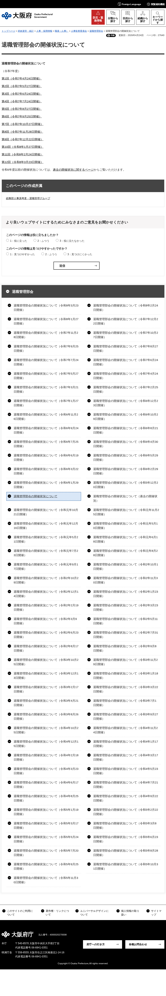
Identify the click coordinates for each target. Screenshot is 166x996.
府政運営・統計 (26, 31)
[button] (129, 3)
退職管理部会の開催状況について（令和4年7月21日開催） (125, 784)
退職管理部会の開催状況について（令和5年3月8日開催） (124, 825)
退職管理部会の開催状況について (35, 496)
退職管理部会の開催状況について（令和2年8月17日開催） (46, 648)
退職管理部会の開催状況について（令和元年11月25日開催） (126, 512)
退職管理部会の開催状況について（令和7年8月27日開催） (125, 348)
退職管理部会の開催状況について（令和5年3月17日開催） (46, 825)
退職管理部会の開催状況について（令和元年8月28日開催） (125, 553)
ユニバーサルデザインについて (94, 913)
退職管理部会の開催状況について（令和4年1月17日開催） (125, 744)
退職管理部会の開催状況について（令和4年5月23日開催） (125, 771)
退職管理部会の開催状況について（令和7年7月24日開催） (46, 362)
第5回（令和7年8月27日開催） (22, 108)
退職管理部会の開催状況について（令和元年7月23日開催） (46, 553)
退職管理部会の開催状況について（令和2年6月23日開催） (46, 635)
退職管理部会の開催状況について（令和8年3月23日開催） (46, 308)
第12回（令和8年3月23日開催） (22, 162)
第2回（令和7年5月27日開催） (22, 86)
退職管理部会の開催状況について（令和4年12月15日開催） (46, 744)
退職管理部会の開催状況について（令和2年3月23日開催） (125, 607)
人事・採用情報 (44, 31)
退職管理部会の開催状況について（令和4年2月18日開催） (46, 757)
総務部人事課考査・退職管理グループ (28, 198)
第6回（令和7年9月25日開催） (22, 116)
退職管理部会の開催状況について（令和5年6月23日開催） (125, 839)
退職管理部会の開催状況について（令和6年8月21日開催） (125, 430)
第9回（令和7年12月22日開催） (22, 139)
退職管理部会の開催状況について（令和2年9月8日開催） (124, 648)
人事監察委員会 (79, 31)
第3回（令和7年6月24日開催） (22, 93)
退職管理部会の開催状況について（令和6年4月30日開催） (125, 444)
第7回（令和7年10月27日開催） (22, 124)
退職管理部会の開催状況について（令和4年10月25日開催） (46, 730)
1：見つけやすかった (22, 254)
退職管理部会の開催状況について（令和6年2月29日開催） (125, 471)
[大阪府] (27, 15)
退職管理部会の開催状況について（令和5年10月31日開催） (125, 866)
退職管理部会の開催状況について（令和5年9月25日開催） (46, 866)
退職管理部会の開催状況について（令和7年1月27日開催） (46, 403)
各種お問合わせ (138, 944)
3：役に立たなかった (72, 240)
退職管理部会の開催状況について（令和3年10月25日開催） (46, 662)
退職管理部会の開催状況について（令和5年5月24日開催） (46, 839)
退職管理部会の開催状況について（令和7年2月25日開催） (125, 389)
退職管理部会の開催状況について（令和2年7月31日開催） (125, 635)
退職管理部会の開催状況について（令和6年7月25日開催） (46, 444)
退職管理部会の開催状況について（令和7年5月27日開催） (46, 376)
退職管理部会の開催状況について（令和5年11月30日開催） (46, 880)
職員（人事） (61, 31)
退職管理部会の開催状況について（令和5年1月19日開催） (46, 812)
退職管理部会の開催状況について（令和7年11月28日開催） (46, 335)
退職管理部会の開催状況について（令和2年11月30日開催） (125, 580)
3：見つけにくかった (79, 254)
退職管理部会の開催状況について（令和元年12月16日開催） (46, 526)
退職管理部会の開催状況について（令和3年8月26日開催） (46, 716)
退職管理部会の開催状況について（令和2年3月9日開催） (45, 621)
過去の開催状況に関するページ (73, 169)
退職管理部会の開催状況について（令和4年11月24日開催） (125, 730)
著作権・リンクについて (57, 913)
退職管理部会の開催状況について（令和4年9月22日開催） (125, 798)
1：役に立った (18, 240)
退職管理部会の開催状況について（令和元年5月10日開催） (125, 526)
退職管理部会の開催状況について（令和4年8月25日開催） (46, 798)
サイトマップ (156, 913)
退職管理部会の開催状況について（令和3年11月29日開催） (125, 662)
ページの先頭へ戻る (161, 932)
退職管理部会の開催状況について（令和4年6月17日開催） (46, 784)
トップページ (8, 31)
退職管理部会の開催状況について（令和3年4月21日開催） (46, 703)
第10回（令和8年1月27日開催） (22, 146)
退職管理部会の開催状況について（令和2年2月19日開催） (46, 607)
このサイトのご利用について (20, 913)
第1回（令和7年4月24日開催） (22, 78)
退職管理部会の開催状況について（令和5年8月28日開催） (125, 853)
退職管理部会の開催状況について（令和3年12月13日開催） (46, 675)
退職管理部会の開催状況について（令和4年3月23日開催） (46, 771)
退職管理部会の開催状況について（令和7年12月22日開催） (125, 321)
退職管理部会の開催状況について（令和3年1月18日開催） (125, 675)
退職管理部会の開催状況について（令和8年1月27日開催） (46, 321)
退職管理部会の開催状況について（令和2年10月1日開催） (125, 566)
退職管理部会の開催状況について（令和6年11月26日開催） (46, 417)
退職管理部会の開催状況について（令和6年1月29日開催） (46, 485)
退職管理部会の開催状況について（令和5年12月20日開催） (125, 485)
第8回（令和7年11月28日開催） (22, 131)
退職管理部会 (96, 31)
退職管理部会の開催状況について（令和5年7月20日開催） (46, 853)
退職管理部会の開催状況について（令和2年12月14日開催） (46, 594)
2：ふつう (43, 240)
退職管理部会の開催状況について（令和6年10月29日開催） (125, 417)
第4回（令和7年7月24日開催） (22, 101)
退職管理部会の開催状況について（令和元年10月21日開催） (46, 512)
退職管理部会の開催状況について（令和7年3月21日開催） (46, 389)
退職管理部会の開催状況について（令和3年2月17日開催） (46, 689)
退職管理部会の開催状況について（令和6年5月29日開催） (125, 457)
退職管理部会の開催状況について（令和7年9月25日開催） (46, 348)
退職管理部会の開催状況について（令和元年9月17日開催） (46, 566)
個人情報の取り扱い (130, 913)
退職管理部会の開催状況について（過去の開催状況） (125, 498)
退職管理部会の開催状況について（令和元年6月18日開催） (125, 539)
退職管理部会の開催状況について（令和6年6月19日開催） (46, 457)
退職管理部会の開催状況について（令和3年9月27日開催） (125, 716)
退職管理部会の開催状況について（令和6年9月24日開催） (46, 430)
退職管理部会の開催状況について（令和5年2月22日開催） (125, 812)
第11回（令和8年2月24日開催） (22, 154)
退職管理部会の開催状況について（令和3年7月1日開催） (124, 703)
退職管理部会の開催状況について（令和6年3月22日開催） (46, 471)
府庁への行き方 (96, 944)
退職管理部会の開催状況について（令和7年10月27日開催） (125, 335)
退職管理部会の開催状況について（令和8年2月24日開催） (125, 308)
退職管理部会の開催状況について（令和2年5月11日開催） (125, 621)
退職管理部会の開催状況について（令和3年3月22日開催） (125, 689)
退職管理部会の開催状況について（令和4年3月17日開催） (125, 757)
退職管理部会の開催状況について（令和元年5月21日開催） (46, 539)
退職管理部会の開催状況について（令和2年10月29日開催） (46, 580)
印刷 (113, 35)
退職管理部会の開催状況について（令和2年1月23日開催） (125, 594)
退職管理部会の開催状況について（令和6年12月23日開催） (125, 403)
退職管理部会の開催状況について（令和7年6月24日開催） (125, 362)
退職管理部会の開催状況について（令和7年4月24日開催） (125, 376)
